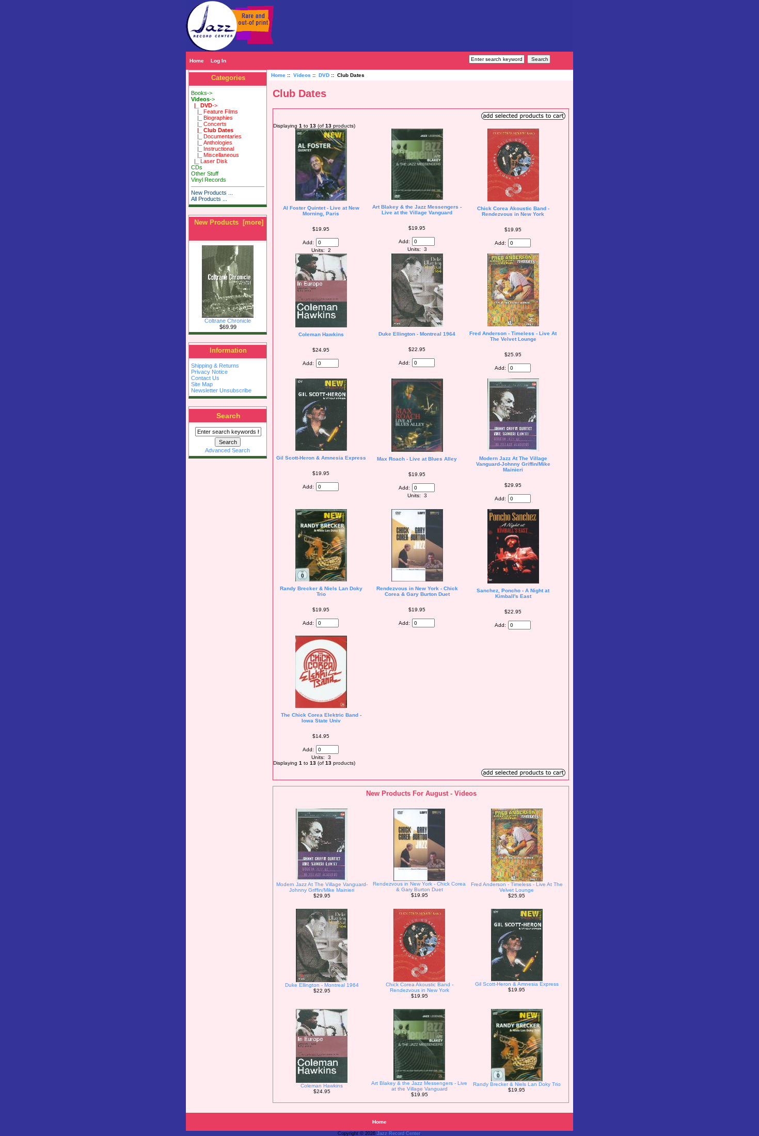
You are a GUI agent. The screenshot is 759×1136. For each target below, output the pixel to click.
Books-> (201, 93)
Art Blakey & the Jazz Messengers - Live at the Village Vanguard (417, 209)
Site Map (202, 384)
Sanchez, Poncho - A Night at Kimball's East (513, 593)
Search (228, 416)
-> (203, 99)
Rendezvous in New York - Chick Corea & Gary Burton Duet (417, 591)
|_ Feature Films (214, 111)
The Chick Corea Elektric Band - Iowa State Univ (321, 717)
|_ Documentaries (216, 136)
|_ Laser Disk (209, 161)
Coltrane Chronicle (227, 321)
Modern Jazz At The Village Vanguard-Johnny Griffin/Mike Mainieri (513, 463)
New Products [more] (228, 222)
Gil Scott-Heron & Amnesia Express (321, 458)
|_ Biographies (212, 118)
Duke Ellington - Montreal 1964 (416, 334)
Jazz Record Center (398, 1133)
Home (196, 61)
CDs (196, 167)
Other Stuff (204, 173)
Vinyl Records (208, 180)
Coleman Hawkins (321, 334)
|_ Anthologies (211, 142)
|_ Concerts (209, 124)
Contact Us (205, 378)
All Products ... (209, 199)
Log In (218, 61)
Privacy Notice (209, 372)
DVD (324, 75)
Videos (302, 75)
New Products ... (212, 193)
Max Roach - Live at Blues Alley (417, 459)
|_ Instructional (212, 149)
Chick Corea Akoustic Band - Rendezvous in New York (513, 211)
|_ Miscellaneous (215, 155)
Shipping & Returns (215, 365)
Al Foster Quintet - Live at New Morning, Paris (321, 210)
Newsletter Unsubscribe (221, 390)
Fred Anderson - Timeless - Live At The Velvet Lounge (513, 336)
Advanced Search (227, 450)
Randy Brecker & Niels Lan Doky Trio (321, 591)
